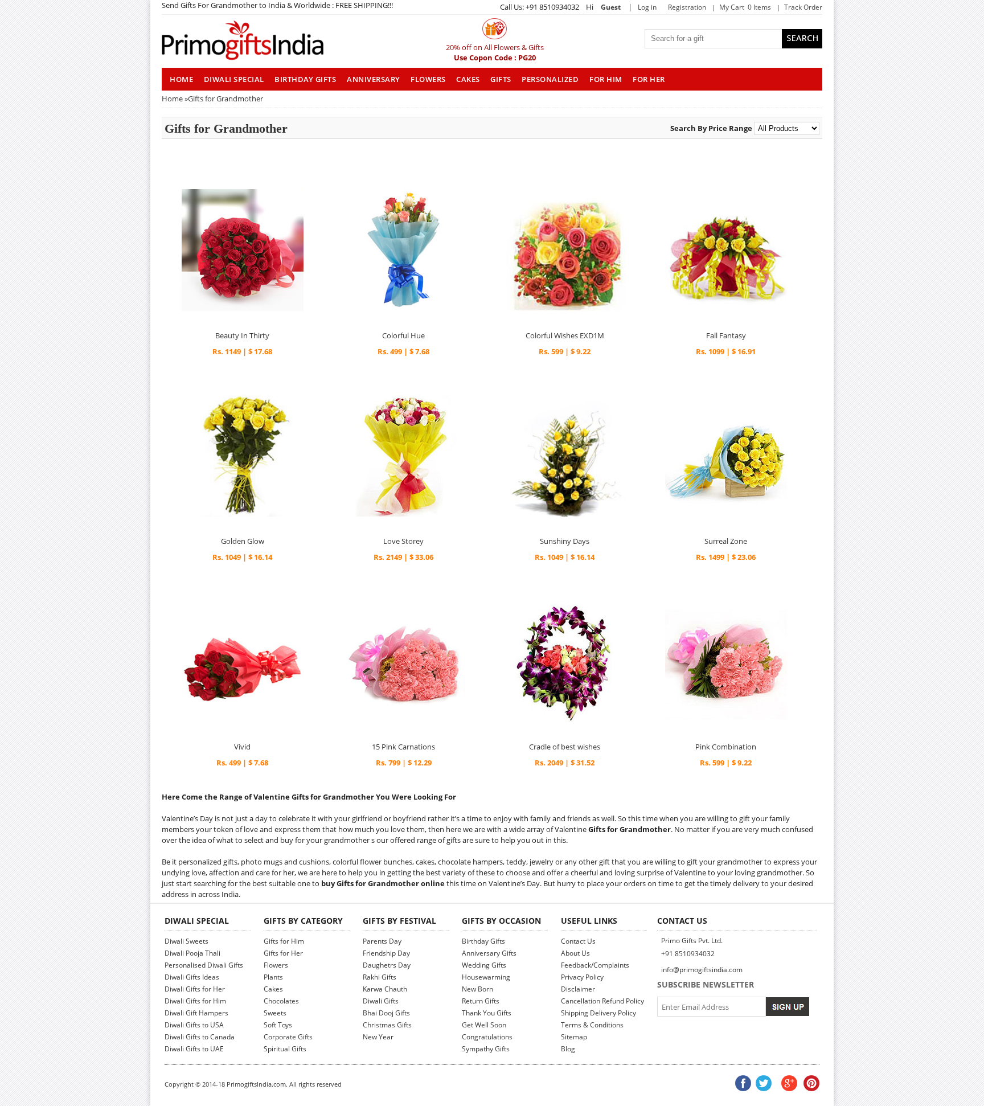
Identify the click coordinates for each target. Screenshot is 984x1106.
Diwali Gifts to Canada (200, 1037)
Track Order (803, 7)
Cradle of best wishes (564, 747)
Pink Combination (725, 747)
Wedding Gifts (484, 965)
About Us (575, 953)
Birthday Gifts (305, 79)
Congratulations (487, 1037)
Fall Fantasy (726, 335)
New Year (378, 1037)
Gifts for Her (283, 953)
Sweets (275, 1013)
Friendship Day (386, 953)
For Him (605, 79)
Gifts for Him (284, 941)
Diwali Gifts (381, 1001)
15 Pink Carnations (403, 747)
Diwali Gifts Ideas (192, 977)
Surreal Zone (725, 541)
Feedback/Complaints (595, 965)
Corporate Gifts (288, 1037)
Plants (273, 977)
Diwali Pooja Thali (192, 953)
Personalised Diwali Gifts (204, 965)
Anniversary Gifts (489, 953)
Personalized (550, 79)
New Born (477, 989)
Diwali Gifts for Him (195, 1001)
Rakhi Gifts (379, 977)
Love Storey (403, 541)
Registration (687, 7)
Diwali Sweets (186, 941)
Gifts (500, 79)
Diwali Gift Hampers (196, 1013)
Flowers (428, 79)
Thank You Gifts (486, 1013)
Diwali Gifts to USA (194, 1025)
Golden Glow (242, 541)
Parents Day (382, 941)
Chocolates (281, 1001)
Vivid (242, 747)
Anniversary (373, 79)
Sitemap (574, 1037)
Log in (647, 7)
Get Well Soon (484, 1025)
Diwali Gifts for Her (195, 989)
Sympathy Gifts (486, 1049)
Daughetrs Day (387, 965)
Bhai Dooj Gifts (386, 1013)
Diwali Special (234, 79)
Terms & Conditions (592, 1025)
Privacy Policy (582, 977)
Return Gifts (480, 1001)
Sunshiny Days (564, 541)
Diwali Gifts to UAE (194, 1049)
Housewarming (486, 977)
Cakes (468, 79)
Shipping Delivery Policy (598, 1013)
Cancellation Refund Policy (602, 1001)
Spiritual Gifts (285, 1049)
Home (172, 98)
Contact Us (578, 941)
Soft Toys (278, 1025)
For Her (649, 79)
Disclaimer (578, 989)
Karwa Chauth (385, 989)
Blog (568, 1049)
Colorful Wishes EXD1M (565, 335)
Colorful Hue (403, 335)
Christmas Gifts (387, 1025)
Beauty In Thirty (242, 335)
